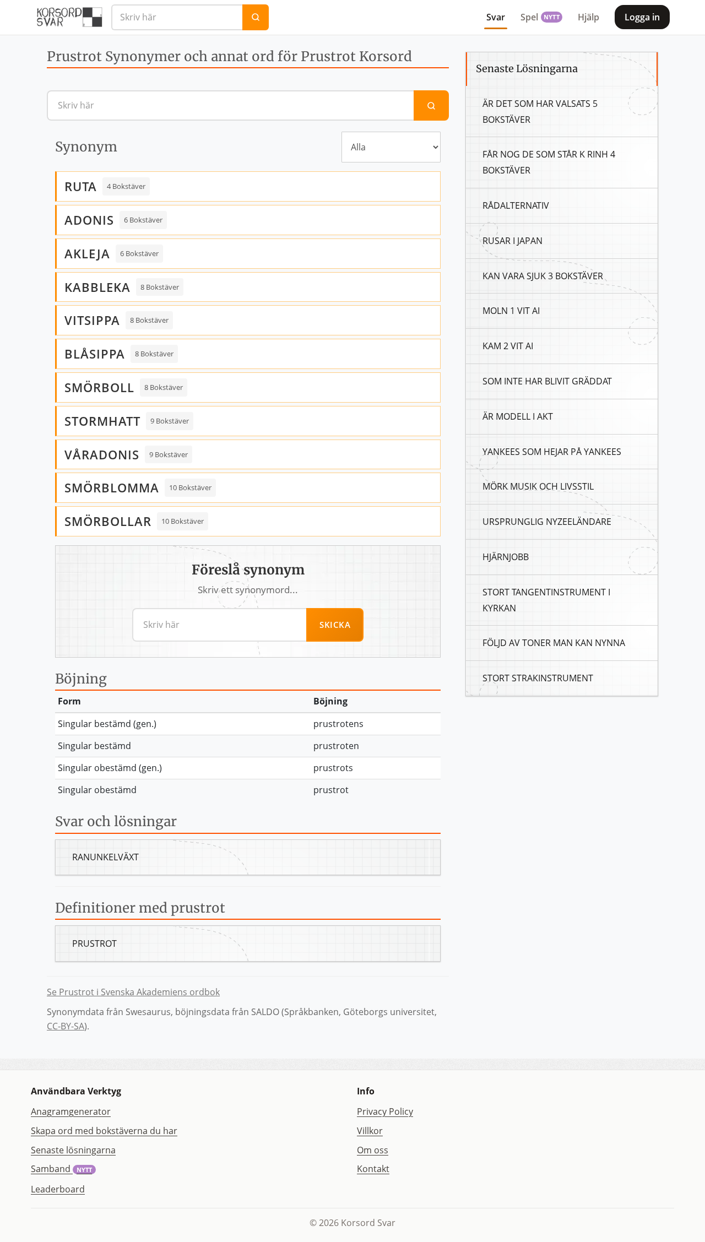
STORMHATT (102, 421)
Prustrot (94, 943)
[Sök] (255, 17)
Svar (495, 17)
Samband (61, 1169)
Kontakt (373, 1169)
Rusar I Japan (512, 241)
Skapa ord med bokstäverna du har (104, 1131)
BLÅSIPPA (94, 353)
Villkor (370, 1131)
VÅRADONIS (101, 454)
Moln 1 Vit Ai (511, 311)
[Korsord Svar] (68, 17)
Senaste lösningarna (73, 1150)
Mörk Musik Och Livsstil (538, 486)
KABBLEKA (97, 287)
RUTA (80, 186)
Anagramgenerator (71, 1111)
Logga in (642, 17)
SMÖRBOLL (99, 387)
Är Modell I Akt (517, 416)
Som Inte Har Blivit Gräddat (547, 381)
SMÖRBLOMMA (111, 487)
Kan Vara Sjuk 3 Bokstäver (542, 276)
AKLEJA (87, 253)
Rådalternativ (515, 205)
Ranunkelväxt (105, 857)
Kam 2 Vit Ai (507, 346)
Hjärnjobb (505, 557)
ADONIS (89, 219)
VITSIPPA (92, 320)
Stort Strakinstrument (537, 678)
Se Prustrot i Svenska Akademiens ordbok (133, 992)
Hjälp (588, 17)
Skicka (334, 624)
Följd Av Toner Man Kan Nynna (553, 643)
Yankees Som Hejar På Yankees (551, 452)
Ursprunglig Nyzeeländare (546, 522)
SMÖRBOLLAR (107, 521)
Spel (540, 17)
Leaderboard (58, 1189)
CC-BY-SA (65, 1026)
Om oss (372, 1150)
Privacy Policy (385, 1111)
